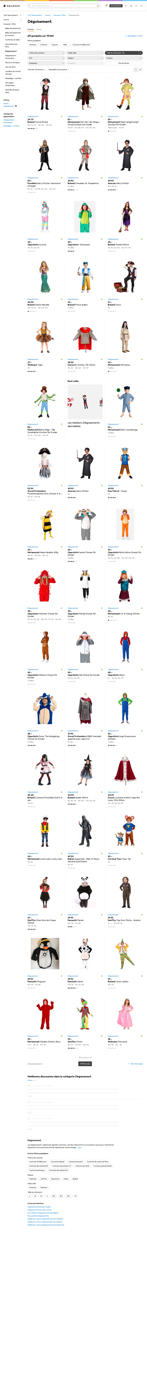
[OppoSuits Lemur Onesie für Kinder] (85, 534)
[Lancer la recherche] (30, 6)
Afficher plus (85, 1064)
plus (79, 1147)
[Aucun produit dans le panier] (141, 6)
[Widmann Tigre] (45, 346)
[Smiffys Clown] (85, 1023)
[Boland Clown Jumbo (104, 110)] (125, 963)
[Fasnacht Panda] (85, 902)
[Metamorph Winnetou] (125, 346)
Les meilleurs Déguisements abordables (43, 1213)
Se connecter (116, 6)
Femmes (43, 45)
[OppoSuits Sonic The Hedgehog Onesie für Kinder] (45, 718)
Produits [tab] (31, 29)
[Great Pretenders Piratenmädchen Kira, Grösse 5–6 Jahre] (45, 473)
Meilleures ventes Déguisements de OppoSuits (46, 1225)
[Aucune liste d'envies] (136, 6)
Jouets (6, 20)
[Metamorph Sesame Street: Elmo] (45, 1023)
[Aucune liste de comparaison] (131, 6)
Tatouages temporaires (10, 84)
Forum (30, 1080)
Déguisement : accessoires (11, 57)
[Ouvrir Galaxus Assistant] (126, 6)
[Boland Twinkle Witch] (125, 226)
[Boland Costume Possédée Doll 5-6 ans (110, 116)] (45, 780)
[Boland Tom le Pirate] (45, 104)
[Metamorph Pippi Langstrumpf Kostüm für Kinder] (125, 104)
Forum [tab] (39, 29)
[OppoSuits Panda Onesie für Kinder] (85, 596)
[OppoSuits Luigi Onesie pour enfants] (125, 718)
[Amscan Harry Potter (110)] (85, 473)
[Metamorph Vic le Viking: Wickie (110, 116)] (125, 596)
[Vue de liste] (140, 69)
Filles (65, 45)
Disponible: (53, 70)
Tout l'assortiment (10, 15)
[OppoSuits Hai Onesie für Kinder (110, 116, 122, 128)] (85, 657)
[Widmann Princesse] (125, 1023)
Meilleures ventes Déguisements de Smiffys (45, 1222)
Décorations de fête (11, 45)
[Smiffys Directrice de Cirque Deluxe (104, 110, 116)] (45, 902)
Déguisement (11, 51)
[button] (61, 116)
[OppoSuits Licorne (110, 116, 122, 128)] (45, 226)
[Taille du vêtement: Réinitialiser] (141, 53)
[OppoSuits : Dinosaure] (85, 226)
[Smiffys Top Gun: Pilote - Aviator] (125, 902)
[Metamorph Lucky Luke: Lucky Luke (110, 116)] (45, 841)
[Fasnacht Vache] (85, 963)
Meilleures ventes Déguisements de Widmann (45, 1219)
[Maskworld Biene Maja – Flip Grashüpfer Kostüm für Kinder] (45, 411)
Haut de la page (137, 1064)
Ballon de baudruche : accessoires (13, 34)
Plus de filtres (123, 63)
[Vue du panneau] (136, 69)
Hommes (32, 45)
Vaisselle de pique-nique (12, 91)
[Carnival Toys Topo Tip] (125, 841)
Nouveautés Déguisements (38, 1216)
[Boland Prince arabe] (85, 286)
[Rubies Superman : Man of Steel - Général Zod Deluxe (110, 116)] (85, 841)
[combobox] (40, 69)
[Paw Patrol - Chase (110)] (125, 473)
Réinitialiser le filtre (135, 36)
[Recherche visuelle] (98, 6)
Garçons (55, 45)
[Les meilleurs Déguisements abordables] (85, 404)
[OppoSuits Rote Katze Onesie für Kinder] (125, 534)
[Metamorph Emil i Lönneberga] (125, 411)
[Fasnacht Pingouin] (45, 963)
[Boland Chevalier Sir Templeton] (85, 165)
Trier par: (31, 70)
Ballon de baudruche (13, 28)
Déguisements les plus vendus (39, 1207)
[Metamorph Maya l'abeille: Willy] (45, 534)
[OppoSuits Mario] (125, 657)
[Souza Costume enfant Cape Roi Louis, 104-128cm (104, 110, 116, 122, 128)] (125, 780)
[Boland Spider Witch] (85, 780)
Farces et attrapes (12, 63)
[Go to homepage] (11, 5)
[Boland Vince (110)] (125, 286)
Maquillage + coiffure (13, 78)
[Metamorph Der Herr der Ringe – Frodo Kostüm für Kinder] (85, 104)
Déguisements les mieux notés (39, 1210)
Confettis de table (12, 40)
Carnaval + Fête (9, 24)
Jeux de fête (10, 67)
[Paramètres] (106, 6)
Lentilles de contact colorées (13, 72)
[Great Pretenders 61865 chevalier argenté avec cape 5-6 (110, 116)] (85, 718)
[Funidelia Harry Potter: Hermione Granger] (45, 165)
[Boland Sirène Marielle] (45, 286)
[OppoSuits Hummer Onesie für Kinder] (45, 596)
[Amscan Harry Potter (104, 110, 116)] (125, 165)
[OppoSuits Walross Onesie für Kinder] (45, 657)
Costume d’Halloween (81, 45)
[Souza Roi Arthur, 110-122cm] (85, 346)
